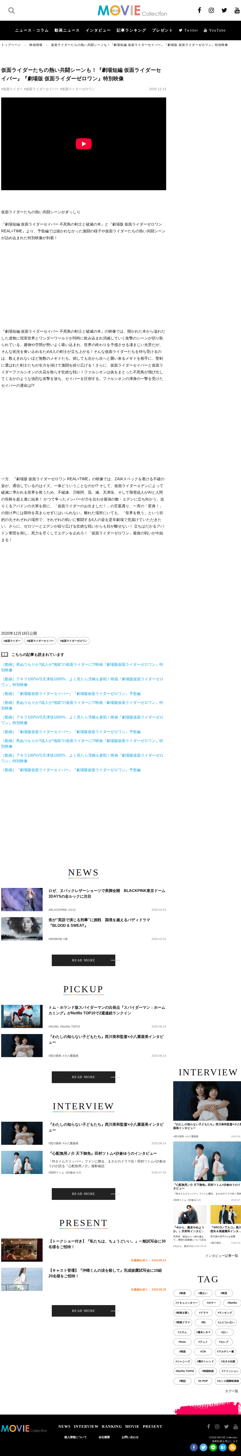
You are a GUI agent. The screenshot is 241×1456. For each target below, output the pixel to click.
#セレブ (223, 1341)
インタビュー (98, 30)
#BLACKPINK (57, 909)
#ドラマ (203, 1312)
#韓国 (182, 1351)
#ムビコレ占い (226, 1322)
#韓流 (224, 1293)
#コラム (182, 1332)
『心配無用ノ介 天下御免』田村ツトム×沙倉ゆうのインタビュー (102, 1153)
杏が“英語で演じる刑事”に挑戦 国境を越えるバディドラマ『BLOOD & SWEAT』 (99, 923)
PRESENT (152, 1426)
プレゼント (162, 30)
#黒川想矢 (215, 1243)
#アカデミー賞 (225, 1351)
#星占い (203, 1293)
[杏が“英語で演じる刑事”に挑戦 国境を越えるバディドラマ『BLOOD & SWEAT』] (22, 928)
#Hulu (182, 1341)
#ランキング (225, 1312)
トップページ (11, 45)
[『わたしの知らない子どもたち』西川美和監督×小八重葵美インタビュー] (22, 1045)
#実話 (182, 1380)
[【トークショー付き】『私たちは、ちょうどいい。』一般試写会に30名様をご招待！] (22, 1250)
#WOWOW (55, 939)
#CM (203, 1351)
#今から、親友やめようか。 (188, 1246)
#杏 (65, 939)
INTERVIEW (86, 1426)
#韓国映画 (208, 1371)
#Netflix (53, 1026)
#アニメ (203, 1341)
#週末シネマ (203, 1332)
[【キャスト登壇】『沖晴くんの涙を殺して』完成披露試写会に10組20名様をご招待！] (22, 1279)
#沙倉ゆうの (73, 1172)
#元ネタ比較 (228, 1361)
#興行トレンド (205, 1361)
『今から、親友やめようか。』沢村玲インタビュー (188, 1229)
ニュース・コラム (32, 30)
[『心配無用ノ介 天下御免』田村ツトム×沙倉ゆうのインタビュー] (22, 1162)
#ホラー (211, 1302)
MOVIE (132, 1426)
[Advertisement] (83, 285)
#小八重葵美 (70, 1055)
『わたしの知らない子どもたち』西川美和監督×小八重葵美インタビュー (106, 1039)
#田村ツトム (56, 1172)
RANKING (112, 1426)
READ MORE (83, 960)
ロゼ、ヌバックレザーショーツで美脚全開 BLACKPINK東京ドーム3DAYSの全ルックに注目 (106, 893)
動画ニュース (67, 30)
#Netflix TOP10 (70, 1026)
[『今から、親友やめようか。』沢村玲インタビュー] (190, 1214)
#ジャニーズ (183, 1361)
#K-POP (203, 1380)
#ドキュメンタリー (187, 1302)
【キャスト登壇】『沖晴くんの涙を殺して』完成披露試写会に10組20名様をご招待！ (105, 1273)
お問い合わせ (130, 1437)
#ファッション (230, 1371)
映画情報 (36, 45)
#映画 (182, 1293)
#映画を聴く (183, 1312)
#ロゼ (72, 909)
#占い (224, 1332)
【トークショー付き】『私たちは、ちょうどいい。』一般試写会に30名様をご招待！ (107, 1244)
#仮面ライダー (12, 89)
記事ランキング (131, 30)
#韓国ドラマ (183, 1322)
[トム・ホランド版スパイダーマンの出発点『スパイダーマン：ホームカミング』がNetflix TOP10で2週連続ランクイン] (22, 1016)
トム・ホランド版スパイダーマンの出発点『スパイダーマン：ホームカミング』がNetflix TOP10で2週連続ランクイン (106, 1010)
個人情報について (75, 1437)
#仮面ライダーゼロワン (77, 89)
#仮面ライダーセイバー (41, 89)
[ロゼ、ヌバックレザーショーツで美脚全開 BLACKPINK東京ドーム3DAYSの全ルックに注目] (22, 899)
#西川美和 (54, 1055)
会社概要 (104, 1437)
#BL (203, 1322)
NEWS (64, 1426)
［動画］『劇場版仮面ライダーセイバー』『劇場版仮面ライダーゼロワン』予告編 (71, 694)
